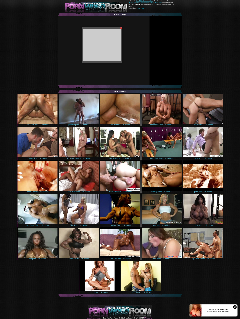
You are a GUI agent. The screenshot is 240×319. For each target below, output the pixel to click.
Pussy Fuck (140, 8)
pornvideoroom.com (94, 318)
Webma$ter (148, 318)
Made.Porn (158, 2)
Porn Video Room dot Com (144, 1)
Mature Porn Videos (147, 2)
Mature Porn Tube (134, 2)
